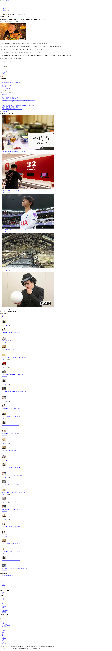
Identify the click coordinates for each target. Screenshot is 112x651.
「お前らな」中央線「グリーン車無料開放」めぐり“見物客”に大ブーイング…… (14, 374)
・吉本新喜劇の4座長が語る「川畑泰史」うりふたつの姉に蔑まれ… (10, 82)
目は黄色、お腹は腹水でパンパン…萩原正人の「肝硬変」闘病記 (12, 399)
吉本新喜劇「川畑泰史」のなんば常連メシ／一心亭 (10, 97)
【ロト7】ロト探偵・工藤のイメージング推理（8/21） (10, 425)
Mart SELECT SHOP (5, 610)
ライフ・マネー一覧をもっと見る (5, 88)
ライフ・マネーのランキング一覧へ (5, 571)
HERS (3, 600)
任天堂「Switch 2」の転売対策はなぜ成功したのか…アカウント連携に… (13, 190)
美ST (2, 601)
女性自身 (3, 605)
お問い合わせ (4, 626)
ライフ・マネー (4, 8)
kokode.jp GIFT (4, 612)
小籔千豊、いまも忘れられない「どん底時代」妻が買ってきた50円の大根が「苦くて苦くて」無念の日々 (18, 100)
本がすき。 (3, 607)
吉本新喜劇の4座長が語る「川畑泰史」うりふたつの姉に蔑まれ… (12, 109)
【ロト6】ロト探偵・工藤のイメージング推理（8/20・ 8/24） (11, 349)
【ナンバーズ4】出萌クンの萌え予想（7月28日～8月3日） (11, 526)
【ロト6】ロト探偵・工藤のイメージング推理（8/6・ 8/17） (11, 450)
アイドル (3, 10)
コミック (3, 11)
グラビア (3, 9)
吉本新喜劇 (3, 95)
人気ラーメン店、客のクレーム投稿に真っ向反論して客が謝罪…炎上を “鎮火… (14, 357)
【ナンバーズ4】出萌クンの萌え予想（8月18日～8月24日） (11, 332)
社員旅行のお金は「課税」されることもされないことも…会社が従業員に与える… (15, 151)
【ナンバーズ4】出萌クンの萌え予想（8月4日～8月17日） (11, 433)
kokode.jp (3, 609)
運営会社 (3, 623)
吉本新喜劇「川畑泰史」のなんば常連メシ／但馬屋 (10, 107)
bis (2, 603)
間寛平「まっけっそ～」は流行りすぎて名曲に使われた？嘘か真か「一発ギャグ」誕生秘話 (16, 101)
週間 (2, 316)
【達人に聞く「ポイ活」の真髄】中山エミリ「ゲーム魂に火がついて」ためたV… (14, 340)
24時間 (3, 315)
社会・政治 (3, 583)
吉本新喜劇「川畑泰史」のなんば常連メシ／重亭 (9, 98)
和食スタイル (4, 636)
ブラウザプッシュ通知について (7, 625)
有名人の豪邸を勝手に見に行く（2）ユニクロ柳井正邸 (10, 484)
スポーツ (3, 7)
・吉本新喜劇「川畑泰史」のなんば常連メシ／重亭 (8, 80)
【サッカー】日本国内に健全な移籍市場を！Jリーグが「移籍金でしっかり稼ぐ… (14, 229)
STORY (3, 599)
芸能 (2, 6)
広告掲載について (4, 622)
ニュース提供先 (4, 624)
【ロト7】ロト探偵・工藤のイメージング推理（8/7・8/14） (11, 467)
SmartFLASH (4, 606)
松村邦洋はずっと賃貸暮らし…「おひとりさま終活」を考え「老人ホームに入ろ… (15, 492)
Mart (2, 633)
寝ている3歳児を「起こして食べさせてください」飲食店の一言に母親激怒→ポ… (14, 568)
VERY (3, 598)
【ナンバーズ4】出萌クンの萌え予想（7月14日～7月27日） (11, 551)
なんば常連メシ (4, 94)
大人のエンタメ (7, 10)
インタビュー (5, 6)
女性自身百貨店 (4, 611)
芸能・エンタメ (4, 586)
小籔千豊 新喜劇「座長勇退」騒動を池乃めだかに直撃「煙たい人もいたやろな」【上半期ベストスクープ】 (19, 105)
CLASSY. (3, 597)
